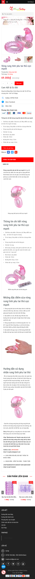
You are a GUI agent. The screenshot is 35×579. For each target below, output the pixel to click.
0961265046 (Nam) (21, 555)
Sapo (21, 572)
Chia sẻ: (3, 152)
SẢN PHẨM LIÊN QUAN (17, 476)
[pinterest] (13, 564)
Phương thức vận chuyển (8, 519)
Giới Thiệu (4, 527)
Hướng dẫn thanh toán (7, 517)
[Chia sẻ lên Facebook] (8, 152)
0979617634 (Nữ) (10, 555)
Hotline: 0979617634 (11, 98)
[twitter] (3, 564)
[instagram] (18, 564)
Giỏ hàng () (31, 2)
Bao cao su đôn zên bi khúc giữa (25, 497)
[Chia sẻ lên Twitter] (12, 152)
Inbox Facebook (10, 102)
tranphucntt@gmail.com (13, 452)
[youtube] (23, 564)
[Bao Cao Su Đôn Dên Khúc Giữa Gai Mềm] (9, 487)
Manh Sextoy (8, 538)
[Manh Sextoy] (17, 8)
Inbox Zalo (8, 106)
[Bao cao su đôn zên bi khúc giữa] (26, 487)
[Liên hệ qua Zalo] (3, 567)
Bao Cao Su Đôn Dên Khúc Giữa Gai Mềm (9, 497)
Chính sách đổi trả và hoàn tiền (9, 522)
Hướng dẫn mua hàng (7, 514)
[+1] (16, 152)
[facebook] (8, 564)
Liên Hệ (3, 525)
